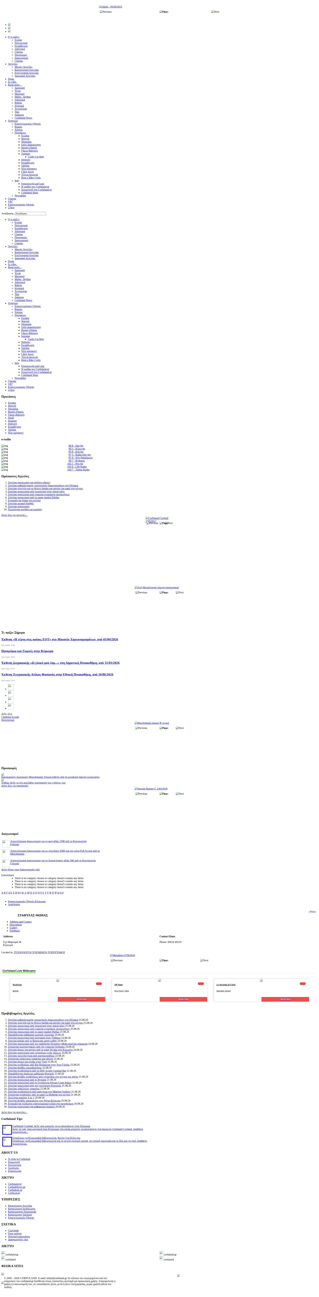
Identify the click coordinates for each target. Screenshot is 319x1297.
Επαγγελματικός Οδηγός (28, 306)
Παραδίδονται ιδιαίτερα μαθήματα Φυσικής (31, 1073)
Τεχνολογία (21, 291)
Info (17, 363)
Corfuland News (23, 300)
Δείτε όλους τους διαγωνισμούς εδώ (20, 869)
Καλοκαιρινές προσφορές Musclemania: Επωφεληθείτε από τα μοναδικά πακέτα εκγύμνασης (50, 777)
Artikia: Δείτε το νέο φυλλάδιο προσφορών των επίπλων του (33, 782)
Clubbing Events (10, 717)
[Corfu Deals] (178, 1275)
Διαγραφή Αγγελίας (25, 258)
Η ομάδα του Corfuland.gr (35, 369)
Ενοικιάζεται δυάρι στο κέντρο (24, 500)
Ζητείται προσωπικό (18, 506)
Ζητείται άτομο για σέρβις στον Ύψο (27, 1061)
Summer (25, 336)
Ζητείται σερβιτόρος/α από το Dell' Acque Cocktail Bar (37, 1070)
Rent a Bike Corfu (31, 360)
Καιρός (18, 309)
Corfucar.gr (14, 1193)
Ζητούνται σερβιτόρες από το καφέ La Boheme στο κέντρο (39, 1094)
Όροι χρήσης (15, 1233)
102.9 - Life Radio (77, 466)
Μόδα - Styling (23, 279)
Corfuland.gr (14, 1184)
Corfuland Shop (29, 375)
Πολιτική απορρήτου (19, 1236)
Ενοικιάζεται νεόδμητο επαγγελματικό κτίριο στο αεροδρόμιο (40, 1103)
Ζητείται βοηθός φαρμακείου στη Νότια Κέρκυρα (34, 1100)
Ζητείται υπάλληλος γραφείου (24, 1088)
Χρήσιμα (13, 303)
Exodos (25, 318)
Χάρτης (19, 312)
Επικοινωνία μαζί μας (32, 366)
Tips (17, 294)
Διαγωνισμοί (21, 240)
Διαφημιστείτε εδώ (18, 1239)
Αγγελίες (12, 246)
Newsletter (20, 378)
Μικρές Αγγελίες (23, 249)
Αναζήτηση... (8, 213)
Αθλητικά (20, 231)
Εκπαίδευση (21, 228)
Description (16, 924)
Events (18, 222)
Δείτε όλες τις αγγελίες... (14, 515)
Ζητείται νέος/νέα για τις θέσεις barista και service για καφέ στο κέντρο (45, 488)
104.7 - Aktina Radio (78, 469)
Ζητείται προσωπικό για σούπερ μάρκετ (29, 482)
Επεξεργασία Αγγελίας (27, 255)
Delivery (25, 342)
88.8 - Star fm (76, 445)
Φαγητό (25, 321)
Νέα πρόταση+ (29, 351)
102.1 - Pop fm (75, 463)
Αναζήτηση (14, 904)
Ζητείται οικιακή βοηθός (21, 503)
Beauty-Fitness (29, 330)
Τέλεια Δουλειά (29, 357)
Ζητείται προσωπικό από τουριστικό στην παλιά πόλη (36, 491)
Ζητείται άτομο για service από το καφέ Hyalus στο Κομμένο (40, 1049)
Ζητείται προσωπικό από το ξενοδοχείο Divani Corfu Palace (40, 1082)
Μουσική (19, 276)
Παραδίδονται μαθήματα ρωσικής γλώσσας (31, 1034)
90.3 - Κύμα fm (77, 448)
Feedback (15, 930)
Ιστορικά (19, 288)
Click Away (27, 354)
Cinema (19, 234)
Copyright (13, 1230)
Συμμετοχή (14, 1162)
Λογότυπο (13, 1168)
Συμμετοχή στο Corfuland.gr (36, 372)
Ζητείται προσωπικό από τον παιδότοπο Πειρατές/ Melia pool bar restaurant (48, 1043)
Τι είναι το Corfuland (19, 1159)
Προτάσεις (20, 315)
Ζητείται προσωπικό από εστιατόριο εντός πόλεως (34, 1052)
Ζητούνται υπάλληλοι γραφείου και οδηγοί (30, 1058)
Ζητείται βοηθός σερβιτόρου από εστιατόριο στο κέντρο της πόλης (43, 1076)
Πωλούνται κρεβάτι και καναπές (25, 509)
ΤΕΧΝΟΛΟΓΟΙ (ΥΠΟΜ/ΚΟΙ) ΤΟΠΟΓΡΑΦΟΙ (39, 952)
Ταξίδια (25, 348)
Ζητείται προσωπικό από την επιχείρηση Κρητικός (34, 1085)
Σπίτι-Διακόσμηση (31, 327)
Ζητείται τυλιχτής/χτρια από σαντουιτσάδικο (31, 1055)
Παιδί (11, 417)
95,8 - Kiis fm (76, 451)
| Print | (312, 911)
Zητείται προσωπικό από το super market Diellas (33, 497)
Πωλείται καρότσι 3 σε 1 (21, 1097)
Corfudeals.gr (15, 1190)
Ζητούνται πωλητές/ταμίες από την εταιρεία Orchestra (36, 1046)
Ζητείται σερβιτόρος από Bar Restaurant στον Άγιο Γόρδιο (39, 1064)
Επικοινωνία (14, 1171)
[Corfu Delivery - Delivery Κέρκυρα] (2, 1274)
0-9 (61, 892)
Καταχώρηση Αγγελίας (27, 252)
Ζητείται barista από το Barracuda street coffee (32, 1040)
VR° (10, 384)
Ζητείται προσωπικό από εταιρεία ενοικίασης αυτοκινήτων (39, 494)
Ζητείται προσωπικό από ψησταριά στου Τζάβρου (34, 1037)
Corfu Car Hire (36, 339)
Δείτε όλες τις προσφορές (14, 785)
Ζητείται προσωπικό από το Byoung (27, 1079)
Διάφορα (19, 297)
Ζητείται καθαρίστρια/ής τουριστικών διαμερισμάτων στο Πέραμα (43, 485)
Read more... (14, 267)
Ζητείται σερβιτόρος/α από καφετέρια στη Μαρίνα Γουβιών (39, 1091)
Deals (11, 261)
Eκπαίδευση (27, 345)
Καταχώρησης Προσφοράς (22, 1211)
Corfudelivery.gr (16, 1187)
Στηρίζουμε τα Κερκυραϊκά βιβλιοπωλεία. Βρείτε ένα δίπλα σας (46, 1138)
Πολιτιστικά (21, 225)
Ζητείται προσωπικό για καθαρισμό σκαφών (31, 1106)
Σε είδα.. (12, 264)
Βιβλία (18, 285)
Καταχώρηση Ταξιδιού (20, 1214)
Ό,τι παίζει (13, 219)
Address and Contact (21, 921)
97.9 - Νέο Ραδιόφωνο (81, 457)
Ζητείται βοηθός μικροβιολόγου (25, 1067)
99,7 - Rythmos (77, 460)
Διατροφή (20, 270)
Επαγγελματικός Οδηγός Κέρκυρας (27, 901)
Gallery (13, 927)
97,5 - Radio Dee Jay (80, 454)
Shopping (26, 324)
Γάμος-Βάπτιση (29, 333)
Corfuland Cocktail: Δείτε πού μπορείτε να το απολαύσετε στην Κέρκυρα (51, 1126)
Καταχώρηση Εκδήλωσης (21, 1208)
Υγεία (18, 273)
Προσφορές (21, 237)
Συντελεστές (14, 1165)
